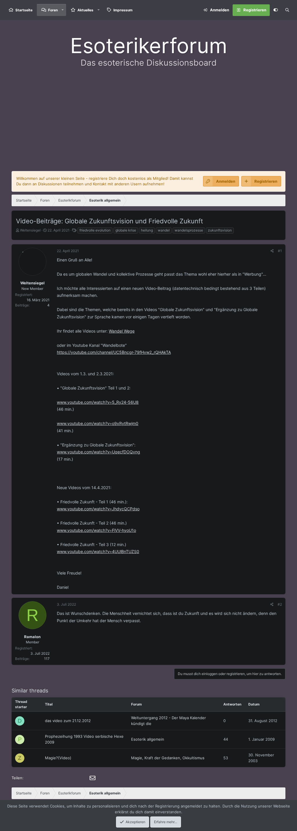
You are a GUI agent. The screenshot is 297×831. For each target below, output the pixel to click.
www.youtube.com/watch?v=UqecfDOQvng (98, 451)
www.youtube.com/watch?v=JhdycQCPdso (98, 508)
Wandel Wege (122, 331)
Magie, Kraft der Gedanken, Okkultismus (167, 757)
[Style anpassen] (275, 10)
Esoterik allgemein (147, 739)
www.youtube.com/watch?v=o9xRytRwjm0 (97, 423)
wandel (164, 230)
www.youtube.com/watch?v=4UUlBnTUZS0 (98, 551)
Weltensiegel (30, 230)
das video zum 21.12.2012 (68, 720)
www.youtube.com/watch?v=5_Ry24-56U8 (98, 402)
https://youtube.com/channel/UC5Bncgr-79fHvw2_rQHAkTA (114, 352)
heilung (147, 230)
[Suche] (287, 10)
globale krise (125, 230)
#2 (280, 604)
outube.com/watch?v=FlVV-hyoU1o (103, 530)
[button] (62, 10)
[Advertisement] (148, 123)
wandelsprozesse (189, 230)
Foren (53, 10)
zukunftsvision (220, 230)
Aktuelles (85, 10)
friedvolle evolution (95, 230)
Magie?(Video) (58, 757)
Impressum (123, 10)
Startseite (23, 10)
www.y (63, 530)
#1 (280, 251)
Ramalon (32, 636)
